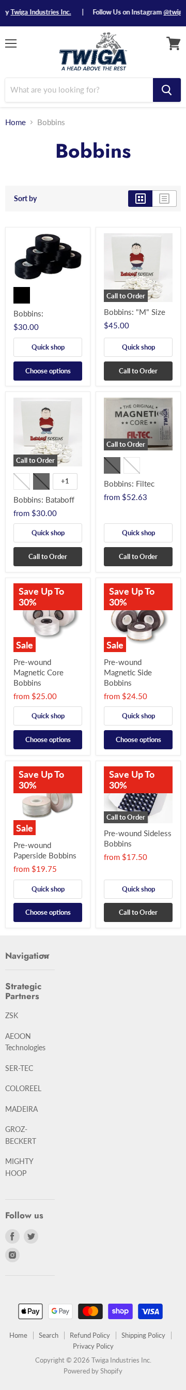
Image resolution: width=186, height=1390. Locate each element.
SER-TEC (19, 1068)
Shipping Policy (143, 1335)
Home (15, 122)
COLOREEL (23, 1088)
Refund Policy (90, 1335)
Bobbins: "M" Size (134, 311)
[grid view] (140, 198)
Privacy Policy (93, 1346)
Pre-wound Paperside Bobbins (44, 850)
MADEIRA (21, 1109)
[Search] (167, 90)
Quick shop (48, 347)
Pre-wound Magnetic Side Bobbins (128, 672)
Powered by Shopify (93, 1371)
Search (48, 1335)
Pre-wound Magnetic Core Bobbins (38, 672)
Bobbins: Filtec (129, 483)
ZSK (11, 1015)
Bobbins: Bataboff (43, 499)
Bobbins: (28, 313)
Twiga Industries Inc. (33, 12)
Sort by (25, 198)
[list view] (164, 198)
